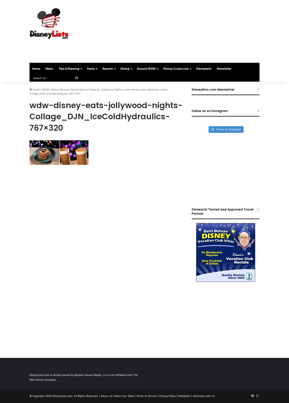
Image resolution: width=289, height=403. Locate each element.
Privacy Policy (167, 396)
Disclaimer (184, 396)
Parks (91, 68)
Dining (125, 68)
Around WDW (146, 68)
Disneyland (203, 68)
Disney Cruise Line (176, 68)
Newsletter (224, 68)
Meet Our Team (124, 396)
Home (36, 68)
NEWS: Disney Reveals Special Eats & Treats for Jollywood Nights (82, 89)
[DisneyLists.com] (49, 23)
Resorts (107, 68)
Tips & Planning (69, 68)
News (49, 68)
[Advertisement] (184, 31)
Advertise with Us (204, 396)
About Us (106, 396)
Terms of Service (146, 396)
